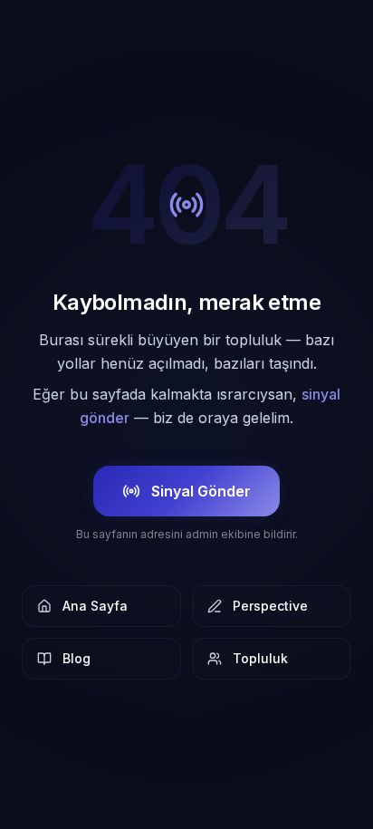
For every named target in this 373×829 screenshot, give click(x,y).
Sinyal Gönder (201, 491)
